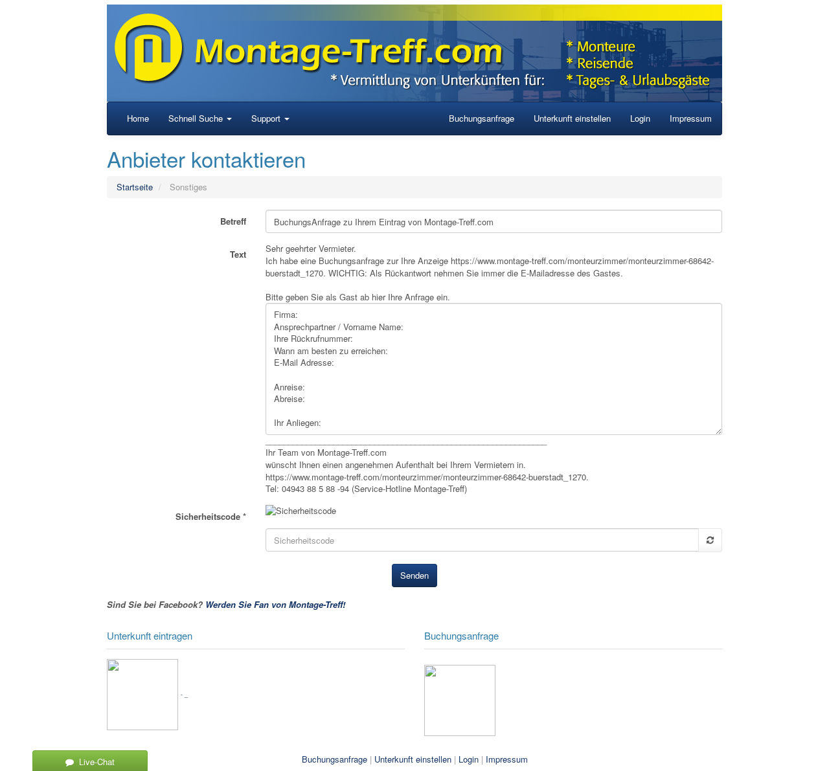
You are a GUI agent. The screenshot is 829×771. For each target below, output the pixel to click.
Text (238, 254)
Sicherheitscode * (211, 516)
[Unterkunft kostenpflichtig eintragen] (142, 693)
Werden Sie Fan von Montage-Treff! (275, 604)
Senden (414, 575)
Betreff (233, 221)
